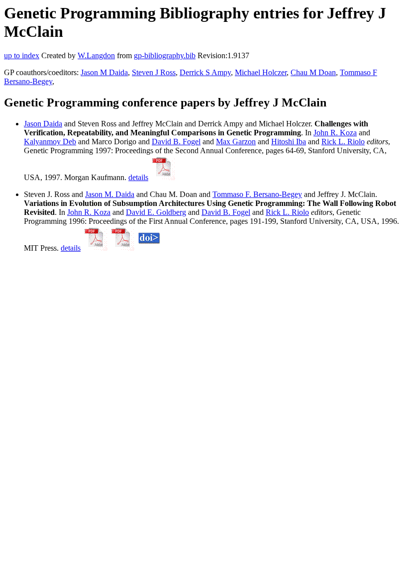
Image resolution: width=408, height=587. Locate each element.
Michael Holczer (261, 72)
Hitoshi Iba (288, 141)
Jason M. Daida (109, 194)
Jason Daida (43, 123)
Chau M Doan (313, 72)
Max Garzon (236, 141)
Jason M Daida (104, 72)
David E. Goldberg (156, 212)
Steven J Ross (154, 72)
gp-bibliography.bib (165, 55)
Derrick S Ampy (205, 72)
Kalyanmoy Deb (50, 141)
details (138, 177)
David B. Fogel (176, 141)
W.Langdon (96, 55)
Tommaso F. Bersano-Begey (257, 194)
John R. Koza (335, 132)
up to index (21, 55)
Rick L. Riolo (343, 141)
